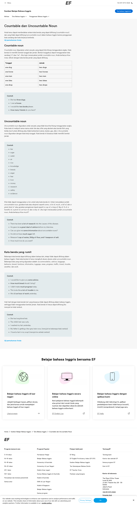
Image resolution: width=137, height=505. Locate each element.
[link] (17, 11)
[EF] (68, 3)
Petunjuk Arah (107, 495)
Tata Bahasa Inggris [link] (40, 432)
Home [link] (6, 432)
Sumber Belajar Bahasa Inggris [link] (21, 432)
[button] (8, 3)
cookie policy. (47, 503)
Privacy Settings (85, 500)
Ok (100, 500)
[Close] (133, 500)
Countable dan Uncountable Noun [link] (60, 432)
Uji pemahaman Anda (12, 40)
